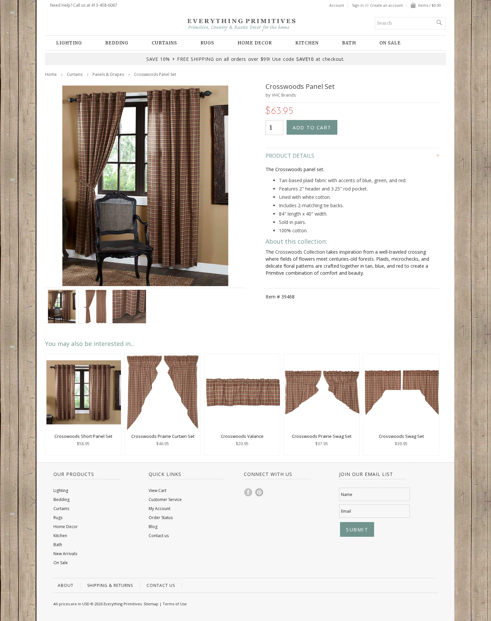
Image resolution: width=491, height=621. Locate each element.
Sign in (358, 5)
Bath (349, 43)
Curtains (164, 43)
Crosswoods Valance (242, 436)
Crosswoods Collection (300, 252)
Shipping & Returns (110, 585)
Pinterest (259, 492)
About (65, 585)
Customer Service (165, 499)
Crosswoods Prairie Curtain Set (162, 436)
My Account (159, 508)
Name (346, 494)
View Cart (157, 490)
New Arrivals (65, 553)
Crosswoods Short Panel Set (83, 436)
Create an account (386, 5)
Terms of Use (175, 603)
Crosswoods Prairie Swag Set (321, 436)
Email (346, 511)
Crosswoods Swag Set (401, 436)
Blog (153, 526)
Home (51, 74)
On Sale (390, 43)
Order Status (161, 517)
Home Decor (254, 43)
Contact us (159, 535)
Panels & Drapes (108, 74)
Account (336, 5)
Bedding (116, 43)
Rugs (207, 43)
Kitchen (307, 43)
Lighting (69, 43)
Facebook (248, 492)
